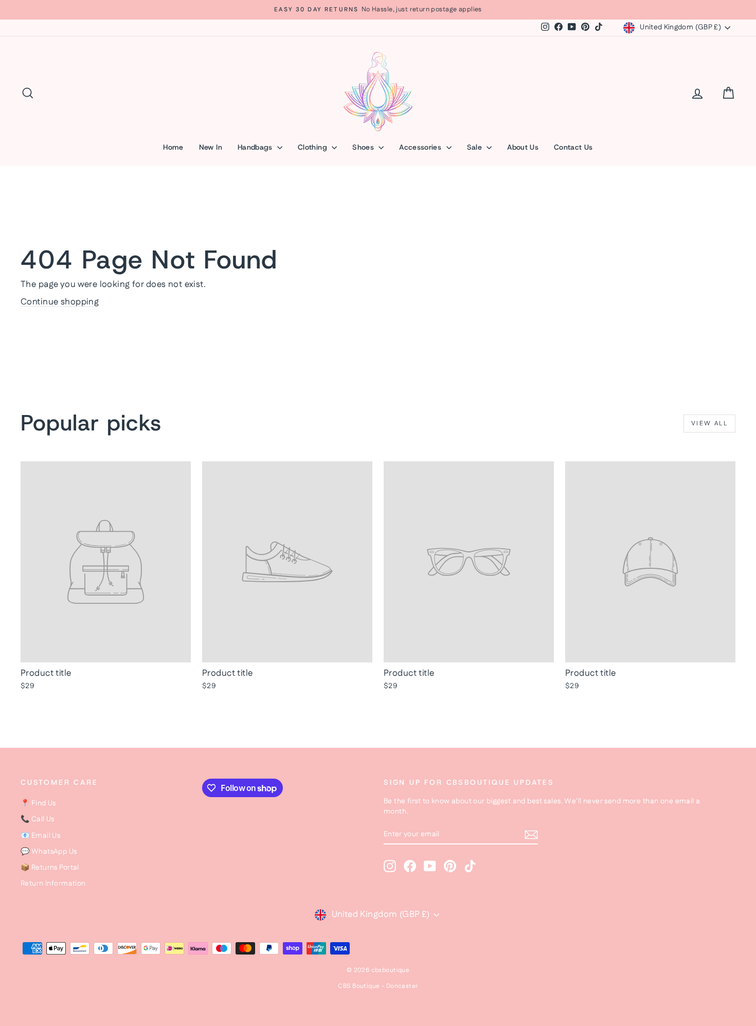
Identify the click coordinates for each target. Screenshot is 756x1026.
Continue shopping (60, 302)
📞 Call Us (38, 819)
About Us (522, 147)
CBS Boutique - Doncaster (378, 986)
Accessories (421, 147)
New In (210, 147)
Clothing (313, 147)
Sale (475, 147)
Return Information (53, 883)
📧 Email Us (40, 836)
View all (709, 423)
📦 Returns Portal (50, 867)
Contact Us (573, 147)
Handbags (256, 147)
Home (173, 147)
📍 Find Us (38, 803)
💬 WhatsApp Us (49, 852)
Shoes (364, 147)
